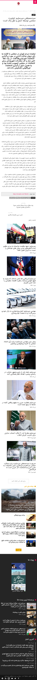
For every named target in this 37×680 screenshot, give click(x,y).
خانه (34, 11)
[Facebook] (18, 678)
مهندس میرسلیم (25, 198)
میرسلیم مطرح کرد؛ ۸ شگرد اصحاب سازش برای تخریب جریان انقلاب (20, 434)
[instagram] (8, 678)
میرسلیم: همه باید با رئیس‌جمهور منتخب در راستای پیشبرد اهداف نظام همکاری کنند (20, 373)
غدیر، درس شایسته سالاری (15, 214)
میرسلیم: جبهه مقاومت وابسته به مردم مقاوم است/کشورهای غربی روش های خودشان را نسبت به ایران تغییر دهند (19, 248)
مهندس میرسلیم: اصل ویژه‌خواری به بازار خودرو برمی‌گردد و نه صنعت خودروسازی (19, 312)
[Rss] (5, 678)
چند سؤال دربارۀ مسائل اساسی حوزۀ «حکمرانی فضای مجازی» (23, 205)
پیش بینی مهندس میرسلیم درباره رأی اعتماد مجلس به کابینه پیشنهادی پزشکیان (20, 343)
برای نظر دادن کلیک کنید (19, 481)
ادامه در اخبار (32, 220)
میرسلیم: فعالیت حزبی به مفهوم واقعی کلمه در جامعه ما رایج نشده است (19, 404)
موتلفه (17, 198)
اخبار (30, 11)
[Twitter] (15, 678)
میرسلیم (12, 198)
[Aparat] (12, 678)
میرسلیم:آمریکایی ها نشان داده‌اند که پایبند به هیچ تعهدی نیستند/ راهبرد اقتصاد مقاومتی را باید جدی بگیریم (19, 281)
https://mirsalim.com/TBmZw (21, 194)
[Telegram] (2, 678)
